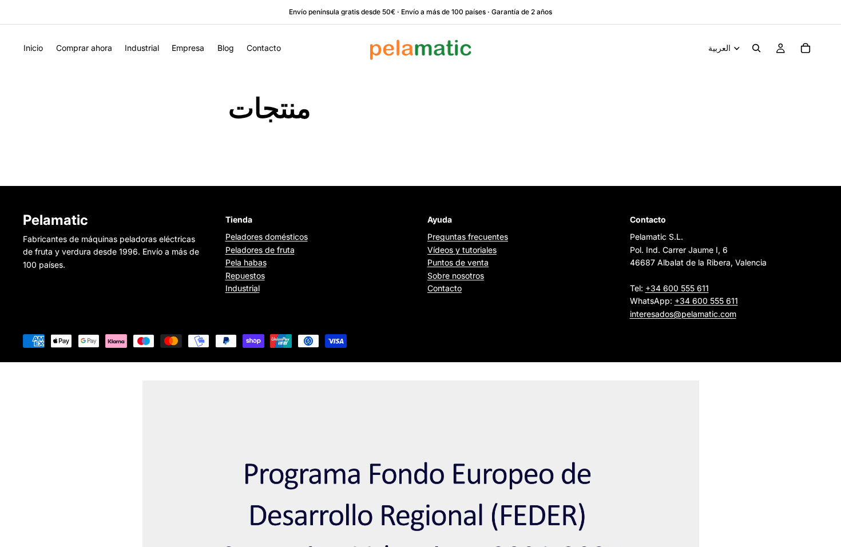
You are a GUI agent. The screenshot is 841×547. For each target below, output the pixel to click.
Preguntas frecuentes (467, 237)
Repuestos (245, 275)
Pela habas (246, 263)
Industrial (242, 288)
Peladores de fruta (260, 250)
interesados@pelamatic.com (683, 314)
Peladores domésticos (266, 237)
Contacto (444, 288)
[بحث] (756, 48)
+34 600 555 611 (677, 288)
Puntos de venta (458, 263)
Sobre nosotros (455, 275)
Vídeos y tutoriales (462, 250)
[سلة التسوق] (805, 48)
